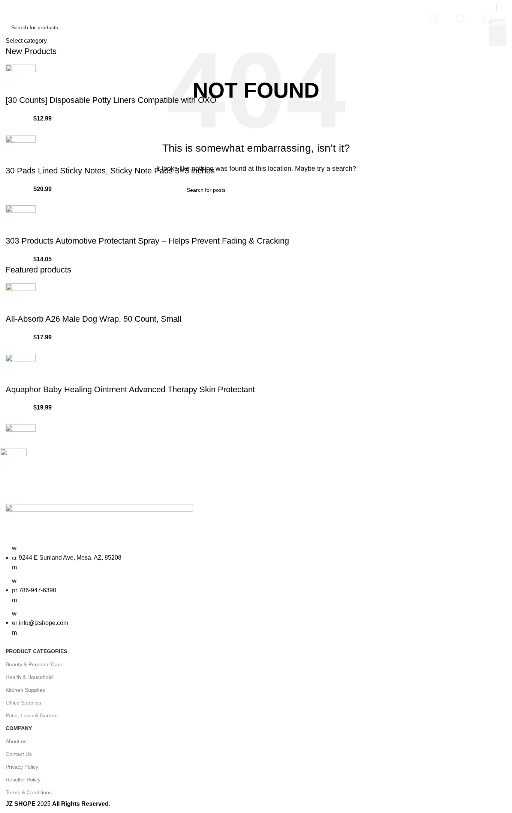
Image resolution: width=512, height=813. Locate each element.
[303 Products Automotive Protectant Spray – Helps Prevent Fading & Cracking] (21, 220)
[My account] (503, 7)
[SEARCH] (398, 23)
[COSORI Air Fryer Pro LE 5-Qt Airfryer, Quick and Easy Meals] (21, 438)
